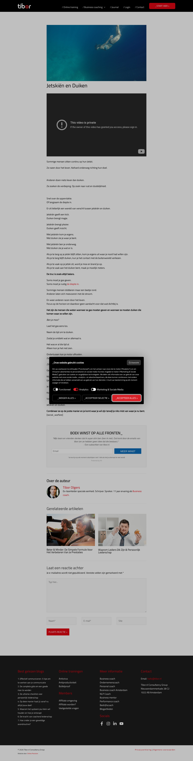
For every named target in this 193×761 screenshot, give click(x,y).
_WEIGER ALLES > (66, 398)
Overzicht (135, 362)
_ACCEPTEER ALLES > (126, 398)
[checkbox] (61, 389)
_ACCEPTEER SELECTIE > (96, 398)
